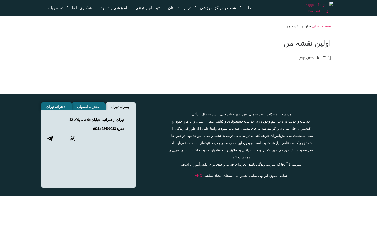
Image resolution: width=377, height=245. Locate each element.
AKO (198, 176)
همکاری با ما (82, 8)
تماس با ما (54, 8)
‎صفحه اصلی (321, 26)
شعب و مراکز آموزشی (218, 8)
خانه (248, 8)
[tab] (121, 106)
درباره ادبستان (179, 8)
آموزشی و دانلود (114, 8)
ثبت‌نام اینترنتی (147, 8)
